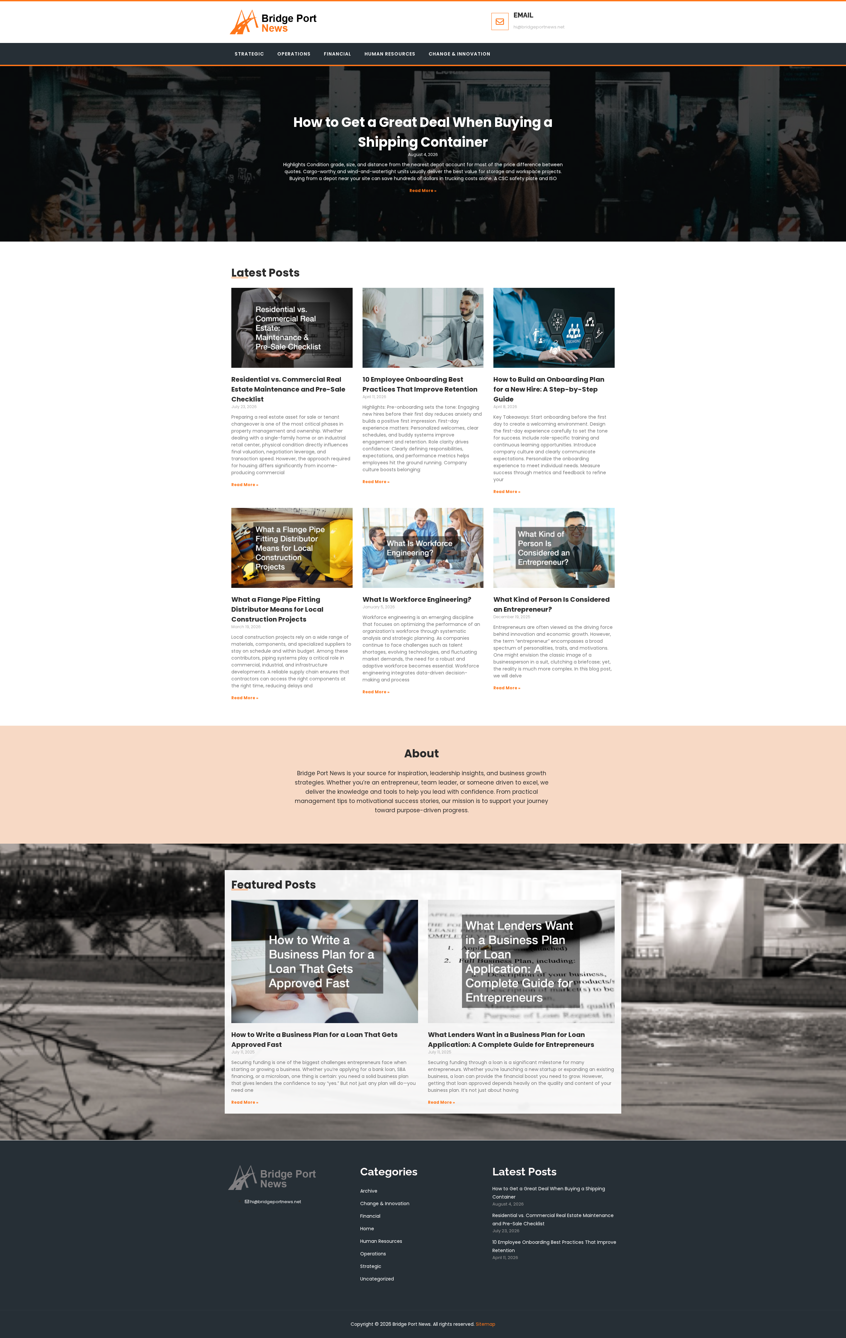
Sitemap (485, 1324)
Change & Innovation (459, 54)
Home (367, 1228)
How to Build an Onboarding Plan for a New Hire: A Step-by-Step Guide (548, 389)
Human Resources (390, 54)
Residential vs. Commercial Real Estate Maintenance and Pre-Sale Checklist (288, 389)
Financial (337, 54)
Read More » (423, 190)
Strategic (249, 54)
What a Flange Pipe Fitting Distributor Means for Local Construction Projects (277, 609)
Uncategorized (377, 1279)
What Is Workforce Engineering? (417, 599)
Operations (294, 54)
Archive (368, 1191)
